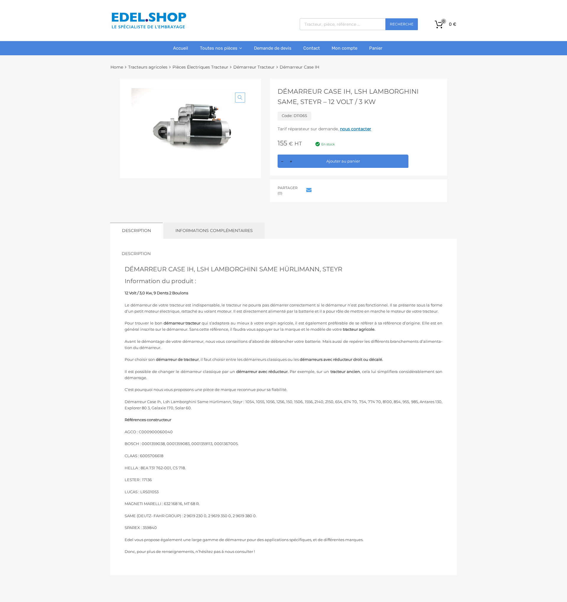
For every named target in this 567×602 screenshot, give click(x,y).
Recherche (401, 24)
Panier (375, 48)
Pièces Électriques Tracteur (200, 67)
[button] (240, 98)
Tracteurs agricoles (147, 67)
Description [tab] (136, 230)
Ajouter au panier (343, 161)
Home (116, 67)
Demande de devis (272, 48)
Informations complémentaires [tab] (214, 230)
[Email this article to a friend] (308, 190)
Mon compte (344, 48)
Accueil (180, 48)
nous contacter (355, 129)
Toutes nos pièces (218, 48)
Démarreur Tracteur (254, 67)
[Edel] (149, 28)
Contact (311, 48)
